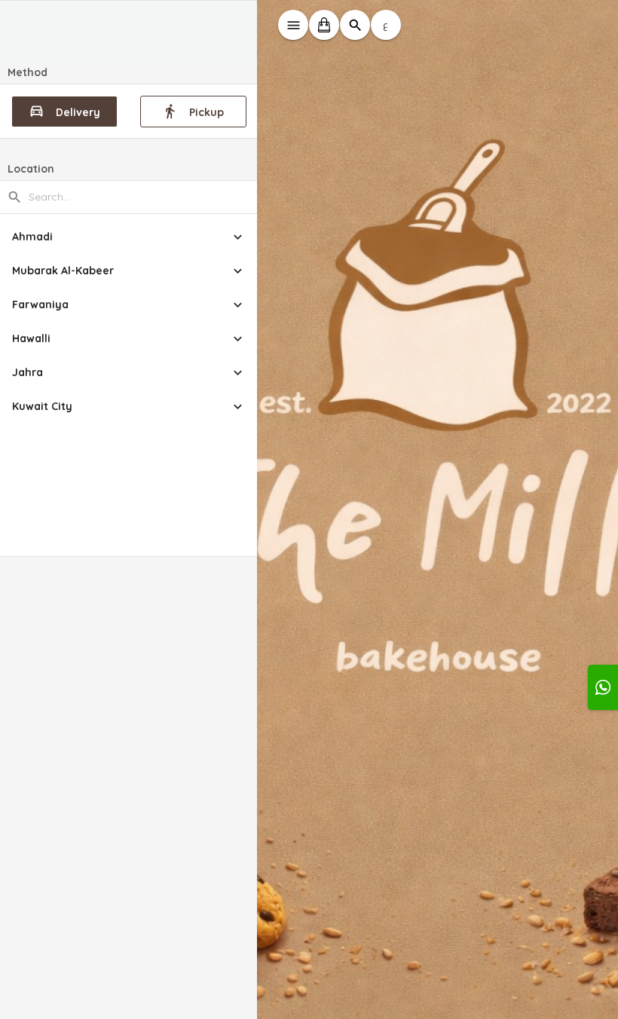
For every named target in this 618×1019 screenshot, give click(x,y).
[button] (129, 237)
